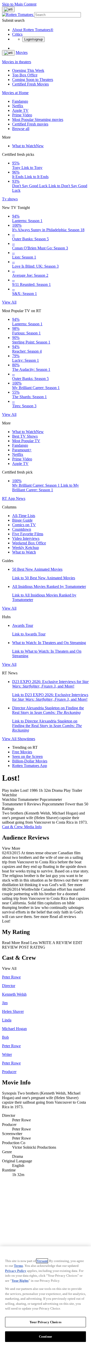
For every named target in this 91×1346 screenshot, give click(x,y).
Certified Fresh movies (30, 124)
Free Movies (22, 752)
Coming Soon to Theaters (32, 79)
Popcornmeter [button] (53, 804)
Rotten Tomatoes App (29, 765)
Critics (17, 34)
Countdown (21, 529)
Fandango (20, 101)
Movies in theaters (16, 62)
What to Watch (28, 146)
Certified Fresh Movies (30, 84)
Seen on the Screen (27, 756)
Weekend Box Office (29, 543)
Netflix (17, 106)
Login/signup (33, 39)
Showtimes (26, 739)
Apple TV (20, 110)
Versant (42, 1261)
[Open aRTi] (8, 9)
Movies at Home (15, 93)
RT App (9, 498)
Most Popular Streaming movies (37, 119)
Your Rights (20, 1281)
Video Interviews (25, 538)
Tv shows (10, 199)
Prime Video (22, 115)
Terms (18, 1266)
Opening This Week (28, 70)
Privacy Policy (15, 1271)
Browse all (20, 128)
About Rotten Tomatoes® (32, 30)
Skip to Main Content (19, 4)
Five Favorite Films (27, 534)
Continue (45, 1336)
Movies (22, 52)
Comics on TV (24, 525)
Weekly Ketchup (25, 547)
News (20, 498)
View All (9, 302)
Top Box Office (24, 75)
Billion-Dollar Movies (29, 761)
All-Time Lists (23, 516)
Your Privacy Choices (45, 1322)
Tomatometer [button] (12, 804)
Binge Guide (22, 520)
